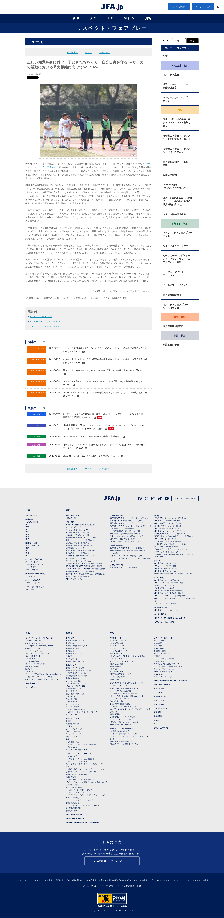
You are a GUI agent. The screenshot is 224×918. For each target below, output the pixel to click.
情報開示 (157, 656)
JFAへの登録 (179, 6)
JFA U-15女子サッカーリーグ (165, 538)
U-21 (27, 527)
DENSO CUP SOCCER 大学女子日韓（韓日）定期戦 (85, 568)
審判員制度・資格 (72, 648)
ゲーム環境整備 (115, 666)
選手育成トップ (115, 638)
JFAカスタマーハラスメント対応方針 (191, 880)
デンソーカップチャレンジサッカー (79, 561)
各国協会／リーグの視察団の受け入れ (124, 744)
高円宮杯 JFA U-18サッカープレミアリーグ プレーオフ (130, 525)
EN (219, 7)
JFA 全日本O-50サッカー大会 (165, 565)
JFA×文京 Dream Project (163, 671)
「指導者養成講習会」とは (76, 673)
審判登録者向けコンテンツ (76, 653)
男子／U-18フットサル (34, 567)
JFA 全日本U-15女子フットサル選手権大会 (170, 595)
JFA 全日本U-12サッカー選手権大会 (123, 567)
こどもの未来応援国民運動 (120, 703)
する (110, 18)
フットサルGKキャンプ (118, 658)
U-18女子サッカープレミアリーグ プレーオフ (171, 533)
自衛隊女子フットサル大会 (164, 585)
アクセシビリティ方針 (42, 880)
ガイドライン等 (71, 714)
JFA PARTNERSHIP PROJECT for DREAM (82, 822)
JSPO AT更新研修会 (73, 731)
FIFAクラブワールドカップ (76, 579)
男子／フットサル (32, 561)
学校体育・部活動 (32, 666)
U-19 (27, 529)
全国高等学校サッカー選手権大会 (122, 528)
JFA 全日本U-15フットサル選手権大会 (168, 593)
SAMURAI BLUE (31, 522)
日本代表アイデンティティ (35, 586)
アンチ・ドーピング (73, 734)
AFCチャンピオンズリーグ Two (77, 532)
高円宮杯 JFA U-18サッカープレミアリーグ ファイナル (130, 518)
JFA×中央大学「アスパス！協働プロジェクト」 (127, 696)
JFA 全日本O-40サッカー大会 (165, 563)
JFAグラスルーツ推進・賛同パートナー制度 (42, 679)
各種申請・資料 (71, 696)
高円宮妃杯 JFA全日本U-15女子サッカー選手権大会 (173, 536)
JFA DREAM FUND (161, 674)
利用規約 (60, 880)
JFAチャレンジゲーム (33, 650)
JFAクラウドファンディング (76, 814)
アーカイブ (88, 885)
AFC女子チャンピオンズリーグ (166, 551)
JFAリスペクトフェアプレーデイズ (177, 234)
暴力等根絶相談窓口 (173, 326)
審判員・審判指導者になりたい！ (78, 645)
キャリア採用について (128, 885)
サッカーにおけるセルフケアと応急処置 (81, 744)
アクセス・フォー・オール (164, 669)
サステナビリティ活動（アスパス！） (168, 663)
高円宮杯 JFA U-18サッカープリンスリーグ (126, 523)
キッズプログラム (32, 661)
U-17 (27, 534)
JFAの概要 (158, 643)
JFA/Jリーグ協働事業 (118, 676)
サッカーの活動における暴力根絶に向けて (47, 321)
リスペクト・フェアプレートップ (78, 753)
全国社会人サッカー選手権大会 (77, 542)
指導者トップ (71, 665)
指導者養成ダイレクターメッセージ (79, 670)
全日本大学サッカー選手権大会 (77, 553)
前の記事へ (72, 52)
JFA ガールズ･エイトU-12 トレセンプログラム (127, 656)
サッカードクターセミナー (76, 728)
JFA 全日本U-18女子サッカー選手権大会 (169, 531)
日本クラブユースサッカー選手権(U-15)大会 (126, 555)
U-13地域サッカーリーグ (119, 553)
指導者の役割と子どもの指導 (175, 163)
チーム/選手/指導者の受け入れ (121, 741)
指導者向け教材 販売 (73, 688)
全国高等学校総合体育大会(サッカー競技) (125, 531)
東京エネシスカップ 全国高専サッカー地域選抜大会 (85, 573)
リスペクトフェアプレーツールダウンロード (175, 306)
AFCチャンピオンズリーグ (76, 527)
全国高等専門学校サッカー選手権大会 (80, 571)
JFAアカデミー (115, 669)
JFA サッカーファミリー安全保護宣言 (45, 326)
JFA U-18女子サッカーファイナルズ (167, 528)
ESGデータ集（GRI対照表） (165, 658)
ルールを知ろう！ (161, 614)
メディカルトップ (72, 718)
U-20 (27, 548)
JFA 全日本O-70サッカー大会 (165, 571)
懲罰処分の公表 (171, 344)
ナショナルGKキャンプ (118, 651)
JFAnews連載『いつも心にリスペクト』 (176, 186)
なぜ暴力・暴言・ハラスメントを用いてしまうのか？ (176, 137)
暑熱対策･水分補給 (73, 723)
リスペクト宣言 (171, 74)
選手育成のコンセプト (118, 640)
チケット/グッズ (202, 6)
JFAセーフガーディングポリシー (175, 99)
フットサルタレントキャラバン (121, 661)
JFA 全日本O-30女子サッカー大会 (167, 520)
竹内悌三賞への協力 (117, 701)
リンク (156, 724)
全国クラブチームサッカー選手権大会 (80, 540)
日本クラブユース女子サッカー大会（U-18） (171, 549)
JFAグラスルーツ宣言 (33, 640)
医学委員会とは (71, 747)
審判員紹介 (70, 651)
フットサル (158, 692)
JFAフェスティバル (32, 671)
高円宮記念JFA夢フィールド (120, 674)
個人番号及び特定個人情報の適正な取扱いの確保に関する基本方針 (117, 880)
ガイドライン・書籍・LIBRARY (77, 749)
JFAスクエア (30, 658)
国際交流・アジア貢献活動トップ (122, 728)
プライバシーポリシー (161, 880)
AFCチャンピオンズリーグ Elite (77, 529)
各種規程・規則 (160, 651)
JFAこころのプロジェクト (119, 698)
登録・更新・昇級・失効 (75, 693)
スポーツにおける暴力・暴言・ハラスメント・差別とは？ (176, 122)
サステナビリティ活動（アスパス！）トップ (126, 683)
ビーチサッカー (31, 576)
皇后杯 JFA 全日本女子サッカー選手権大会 (170, 518)
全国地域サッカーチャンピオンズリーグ (81, 537)
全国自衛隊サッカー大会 (75, 548)
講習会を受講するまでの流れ (76, 675)
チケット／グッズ (160, 708)
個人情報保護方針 (75, 880)
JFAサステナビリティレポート (121, 719)
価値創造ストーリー (161, 661)
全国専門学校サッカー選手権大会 (78, 576)
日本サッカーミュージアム (164, 622)
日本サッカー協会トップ (163, 638)
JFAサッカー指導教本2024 (76, 686)
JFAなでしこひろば (32, 648)
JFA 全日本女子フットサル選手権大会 (168, 582)
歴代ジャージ (30, 589)
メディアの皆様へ (107, 885)
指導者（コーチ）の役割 (75, 667)
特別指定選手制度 (116, 663)
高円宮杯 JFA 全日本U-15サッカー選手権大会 (127, 548)
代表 (76, 18)
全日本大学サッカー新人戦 (76, 558)
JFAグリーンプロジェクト (119, 685)
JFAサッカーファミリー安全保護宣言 (175, 86)
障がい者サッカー (32, 669)
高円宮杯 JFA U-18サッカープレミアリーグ (126, 520)
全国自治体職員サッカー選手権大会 (79, 545)
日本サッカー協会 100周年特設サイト (168, 666)
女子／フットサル (32, 569)
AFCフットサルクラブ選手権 (165, 603)
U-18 (27, 531)
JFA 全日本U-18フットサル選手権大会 (168, 590)
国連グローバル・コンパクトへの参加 (124, 722)
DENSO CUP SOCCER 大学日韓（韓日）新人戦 (84, 566)
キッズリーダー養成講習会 (35, 663)
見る (93, 18)
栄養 (67, 739)
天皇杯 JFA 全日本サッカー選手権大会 (80, 524)
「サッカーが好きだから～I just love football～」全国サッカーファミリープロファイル (43, 675)
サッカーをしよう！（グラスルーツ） (39, 638)
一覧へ (88, 52)
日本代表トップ (31, 515)
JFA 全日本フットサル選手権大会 (167, 580)
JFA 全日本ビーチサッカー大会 (166, 610)
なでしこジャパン (32, 545)
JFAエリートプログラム (119, 648)
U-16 (27, 536)
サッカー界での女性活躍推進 (120, 690)
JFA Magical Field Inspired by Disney (39, 645)
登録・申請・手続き (161, 653)
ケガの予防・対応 (72, 741)
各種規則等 (158, 716)
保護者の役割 (170, 174)
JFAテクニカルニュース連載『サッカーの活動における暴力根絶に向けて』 (177, 201)
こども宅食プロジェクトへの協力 (122, 716)
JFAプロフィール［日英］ (164, 676)
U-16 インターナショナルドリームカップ (125, 541)
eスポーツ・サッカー (33, 582)
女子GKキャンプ (116, 653)
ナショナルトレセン (117, 645)
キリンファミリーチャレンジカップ (38, 653)
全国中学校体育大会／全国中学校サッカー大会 (127, 550)
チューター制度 (71, 699)
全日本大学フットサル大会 (164, 588)
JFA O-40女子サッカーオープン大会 (168, 523)
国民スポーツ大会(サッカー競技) (78, 535)
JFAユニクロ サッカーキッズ (36, 643)
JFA (112, 632)
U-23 (27, 524)
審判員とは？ (71, 643)
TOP (165, 56)
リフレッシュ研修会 (73, 680)
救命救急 (69, 726)
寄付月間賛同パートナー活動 (120, 724)
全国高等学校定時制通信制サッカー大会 (125, 533)
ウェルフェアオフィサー (175, 245)
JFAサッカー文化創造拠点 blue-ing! (168, 618)
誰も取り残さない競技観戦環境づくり (124, 688)
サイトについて (22, 880)
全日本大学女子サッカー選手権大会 (167, 525)
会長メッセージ (160, 640)
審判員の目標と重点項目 (75, 661)
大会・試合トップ (72, 515)
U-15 (27, 539)
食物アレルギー (71, 736)
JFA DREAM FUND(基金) (75, 818)
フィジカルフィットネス (75, 704)
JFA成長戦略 (159, 648)
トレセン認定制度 (116, 643)
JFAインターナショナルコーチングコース (81, 712)
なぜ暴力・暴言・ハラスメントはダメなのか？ (176, 150)
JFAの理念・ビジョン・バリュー (112, 860)
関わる (129, 18)
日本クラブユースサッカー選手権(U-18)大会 (126, 536)
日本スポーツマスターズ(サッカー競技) (80, 550)
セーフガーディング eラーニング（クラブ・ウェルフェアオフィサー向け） (177, 259)
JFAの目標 (158, 645)
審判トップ (70, 638)
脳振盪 (68, 721)
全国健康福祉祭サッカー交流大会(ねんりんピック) (173, 573)
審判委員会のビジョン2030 (76, 640)
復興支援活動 (115, 714)
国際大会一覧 (71, 518)
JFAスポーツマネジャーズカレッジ (123, 706)
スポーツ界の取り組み (174, 214)
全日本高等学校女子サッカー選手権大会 (169, 541)
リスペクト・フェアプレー (112, 27)
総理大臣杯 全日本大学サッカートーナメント (83, 555)
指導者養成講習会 (172, 294)
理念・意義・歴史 (72, 691)
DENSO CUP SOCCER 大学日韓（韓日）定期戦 (84, 563)
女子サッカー (159, 688)
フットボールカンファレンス (76, 683)
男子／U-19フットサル (34, 564)
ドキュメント (159, 700)
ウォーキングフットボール (35, 656)
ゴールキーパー (71, 701)
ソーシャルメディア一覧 (185, 498)
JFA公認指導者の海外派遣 (75, 709)
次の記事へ (104, 52)
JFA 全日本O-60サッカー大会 (165, 568)
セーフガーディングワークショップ (173, 273)
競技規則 (69, 656)
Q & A (156, 720)
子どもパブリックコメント (176, 285)
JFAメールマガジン (161, 728)
